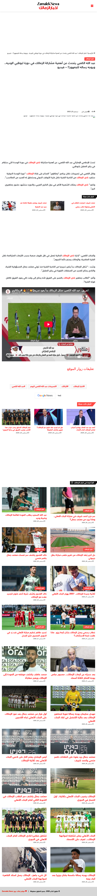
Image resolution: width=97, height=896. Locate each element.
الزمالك (30, 173)
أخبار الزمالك (78, 386)
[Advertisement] (48, 32)
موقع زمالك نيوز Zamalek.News (13, 891)
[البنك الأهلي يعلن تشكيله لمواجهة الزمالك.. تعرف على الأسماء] (72, 820)
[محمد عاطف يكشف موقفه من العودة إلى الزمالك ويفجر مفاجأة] (24, 659)
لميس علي (85, 112)
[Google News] (45, 395)
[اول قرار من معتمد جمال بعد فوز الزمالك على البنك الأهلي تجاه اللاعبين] (24, 698)
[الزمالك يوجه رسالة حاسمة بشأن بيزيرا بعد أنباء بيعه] (72, 859)
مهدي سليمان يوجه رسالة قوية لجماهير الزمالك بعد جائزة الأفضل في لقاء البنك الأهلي (74, 718)
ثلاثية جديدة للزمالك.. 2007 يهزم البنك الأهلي (73, 594)
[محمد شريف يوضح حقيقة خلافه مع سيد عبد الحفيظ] (9, 206)
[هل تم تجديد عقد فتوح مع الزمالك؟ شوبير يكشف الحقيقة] (48, 417)
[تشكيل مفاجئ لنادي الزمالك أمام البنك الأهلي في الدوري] (24, 820)
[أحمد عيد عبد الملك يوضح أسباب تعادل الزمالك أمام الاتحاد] (81, 417)
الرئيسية (91, 53)
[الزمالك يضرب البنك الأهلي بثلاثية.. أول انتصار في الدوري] (72, 781)
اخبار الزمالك (82, 53)
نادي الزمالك (34, 162)
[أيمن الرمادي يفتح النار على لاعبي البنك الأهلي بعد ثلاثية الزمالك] (24, 741)
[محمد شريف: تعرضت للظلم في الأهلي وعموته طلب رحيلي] (57, 206)
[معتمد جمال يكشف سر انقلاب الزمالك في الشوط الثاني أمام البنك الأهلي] (24, 781)
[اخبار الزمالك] (48, 6)
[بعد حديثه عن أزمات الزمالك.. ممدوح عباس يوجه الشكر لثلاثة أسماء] (72, 659)
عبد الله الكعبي (18, 386)
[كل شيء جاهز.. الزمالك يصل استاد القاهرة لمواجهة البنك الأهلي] (24, 859)
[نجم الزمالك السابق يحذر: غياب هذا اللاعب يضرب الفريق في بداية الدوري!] (16, 417)
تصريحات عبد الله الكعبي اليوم (42, 386)
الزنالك (64, 386)
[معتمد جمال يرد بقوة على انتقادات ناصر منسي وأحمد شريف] (72, 741)
